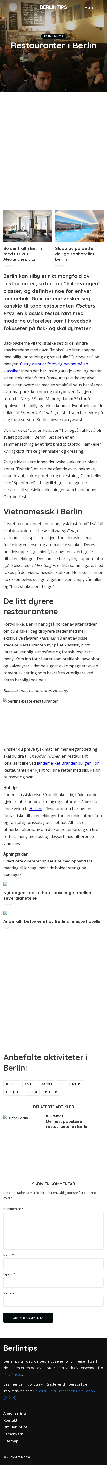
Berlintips (53, 7)
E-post (9, 1274)
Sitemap (10, 1441)
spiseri (32, 1092)
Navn (8, 1255)
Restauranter (53, 36)
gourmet (45, 1084)
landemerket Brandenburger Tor (68, 763)
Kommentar (13, 1209)
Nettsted (9, 1293)
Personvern (13, 1434)
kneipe (76, 1084)
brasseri (12, 1084)
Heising (36, 808)
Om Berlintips (15, 1427)
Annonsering (14, 1413)
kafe (62, 1084)
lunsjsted (13, 1092)
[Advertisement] (53, 148)
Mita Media (12, 1374)
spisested (50, 1092)
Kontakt (10, 1420)
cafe (28, 1084)
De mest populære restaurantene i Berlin (67, 1124)
